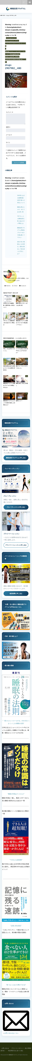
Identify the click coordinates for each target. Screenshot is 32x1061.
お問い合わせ (24, 2)
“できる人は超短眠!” (16, 860)
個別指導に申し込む (16, 593)
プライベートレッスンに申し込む (16, 545)
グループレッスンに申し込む (16, 507)
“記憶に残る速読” (16, 926)
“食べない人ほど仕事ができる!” (16, 985)
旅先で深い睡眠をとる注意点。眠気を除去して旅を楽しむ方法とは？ (21, 247)
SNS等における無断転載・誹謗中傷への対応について (21, 199)
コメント (9, 112)
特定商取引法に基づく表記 (15, 1050)
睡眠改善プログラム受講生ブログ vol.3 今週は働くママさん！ (21, 232)
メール (9, 135)
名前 (8, 127)
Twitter (15, 285)
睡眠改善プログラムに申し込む (16, 458)
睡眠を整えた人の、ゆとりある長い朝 (21, 209)
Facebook (23, 285)
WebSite (8, 285)
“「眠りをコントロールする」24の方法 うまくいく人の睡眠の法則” (16, 722)
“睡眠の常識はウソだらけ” (16, 794)
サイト (8, 142)
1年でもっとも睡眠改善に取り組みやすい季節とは (21, 219)
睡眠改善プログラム (13, 1054)
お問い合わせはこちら (11, 1033)
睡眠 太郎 (11, 275)
